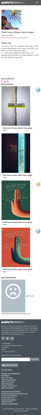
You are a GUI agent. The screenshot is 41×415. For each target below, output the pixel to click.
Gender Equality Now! (8, 380)
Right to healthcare (7, 388)
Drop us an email (10, 365)
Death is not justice (7, 382)
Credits (25, 411)
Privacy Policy (17, 411)
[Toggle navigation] (36, 3)
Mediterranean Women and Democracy (14, 394)
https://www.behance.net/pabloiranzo (15, 37)
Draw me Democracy (8, 398)
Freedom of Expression (9, 386)
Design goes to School (8, 400)
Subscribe (34, 359)
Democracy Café (6, 402)
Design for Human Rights (9, 404)
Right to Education (7, 384)
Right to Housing (7, 378)
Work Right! (5, 376)
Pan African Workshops (9, 396)
